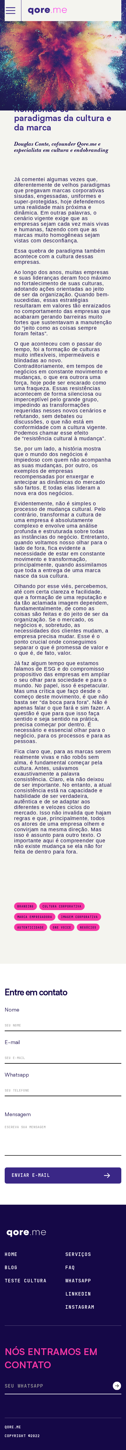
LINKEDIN (78, 1294)
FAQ (70, 1268)
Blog (11, 1268)
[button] (13, 10)
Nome (12, 1009)
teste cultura (26, 1281)
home (11, 1254)
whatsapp (78, 1281)
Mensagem (18, 1114)
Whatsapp (17, 1074)
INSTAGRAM (79, 1307)
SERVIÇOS (78, 1254)
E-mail (12, 1042)
